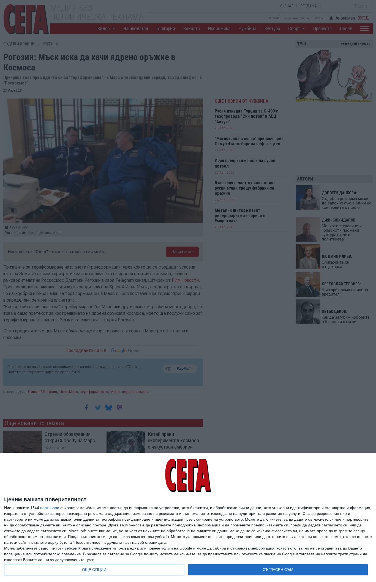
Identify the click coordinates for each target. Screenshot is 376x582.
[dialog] (188, 517)
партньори (49, 508)
